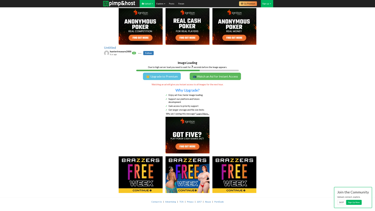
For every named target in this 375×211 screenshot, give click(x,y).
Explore (160, 3)
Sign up (266, 3)
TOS (181, 201)
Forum (181, 3)
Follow (148, 53)
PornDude (219, 201)
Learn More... (202, 113)
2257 (199, 201)
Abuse (208, 201)
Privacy (190, 201)
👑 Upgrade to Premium (162, 76)
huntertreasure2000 (120, 51)
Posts (172, 3)
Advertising (170, 201)
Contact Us (156, 201)
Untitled (110, 47)
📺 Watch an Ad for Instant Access (215, 76)
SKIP (341, 202)
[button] (139, 53)
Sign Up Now (354, 202)
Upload (147, 3)
